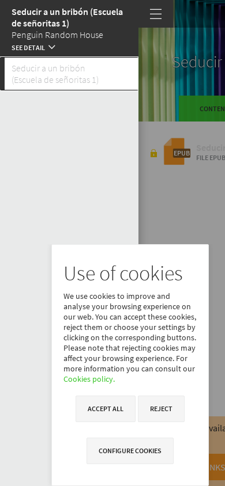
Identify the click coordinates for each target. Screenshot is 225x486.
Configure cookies (130, 450)
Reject (161, 408)
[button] (69, 46)
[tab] (69, 74)
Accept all (105, 408)
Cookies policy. (89, 379)
